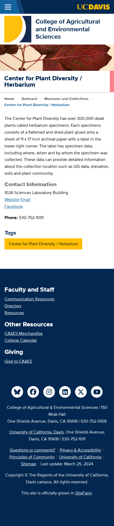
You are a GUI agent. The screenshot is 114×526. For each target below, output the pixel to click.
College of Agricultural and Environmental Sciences (68, 29)
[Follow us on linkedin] (65, 392)
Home (9, 98)
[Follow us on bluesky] (17, 392)
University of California (80, 457)
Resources (14, 313)
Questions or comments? (32, 450)
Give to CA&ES (18, 361)
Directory (13, 306)
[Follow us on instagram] (49, 392)
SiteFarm (83, 493)
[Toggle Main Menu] (8, 7)
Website (12, 199)
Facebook (14, 206)
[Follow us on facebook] (33, 392)
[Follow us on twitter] (81, 392)
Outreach (29, 98)
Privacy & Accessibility (80, 450)
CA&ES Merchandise (24, 333)
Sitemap (28, 464)
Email (25, 199)
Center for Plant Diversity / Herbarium (43, 244)
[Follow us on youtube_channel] (97, 392)
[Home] (17, 29)
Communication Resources (29, 299)
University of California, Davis (36, 432)
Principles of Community (32, 457)
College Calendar (21, 340)
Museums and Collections (66, 98)
